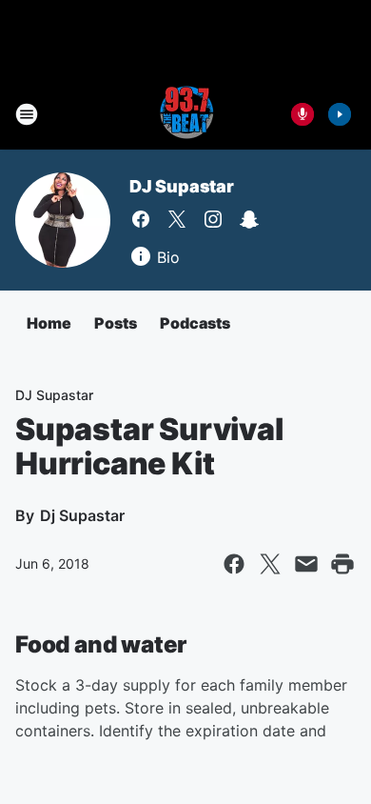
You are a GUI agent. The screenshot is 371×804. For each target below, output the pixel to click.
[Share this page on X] (270, 564)
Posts (115, 322)
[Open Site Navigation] (26, 114)
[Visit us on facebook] (140, 219)
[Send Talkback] (302, 114)
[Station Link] (185, 114)
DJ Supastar (181, 186)
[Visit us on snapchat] (249, 219)
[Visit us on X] (177, 219)
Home (49, 322)
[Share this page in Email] (306, 564)
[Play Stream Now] (339, 114)
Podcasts (195, 322)
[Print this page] (342, 564)
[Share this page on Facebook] (234, 564)
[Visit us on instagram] (213, 219)
